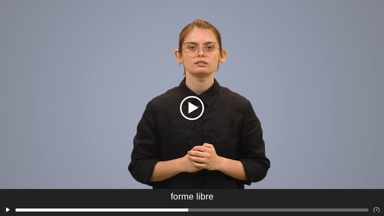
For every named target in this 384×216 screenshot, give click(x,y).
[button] (192, 108)
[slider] (192, 210)
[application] (192, 108)
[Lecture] (8, 210)
